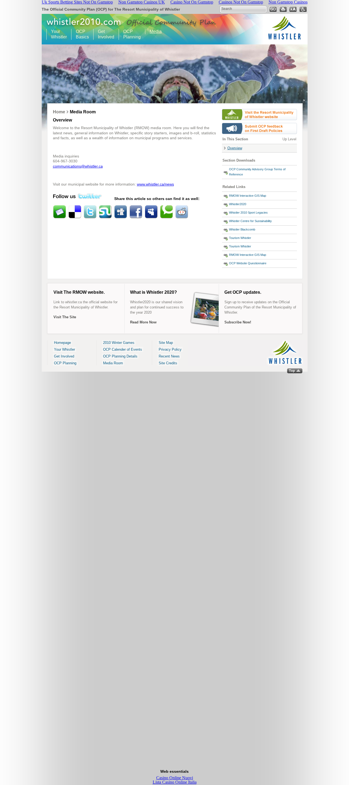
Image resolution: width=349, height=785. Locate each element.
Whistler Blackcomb (242, 229)
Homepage (62, 343)
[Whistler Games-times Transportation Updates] (259, 121)
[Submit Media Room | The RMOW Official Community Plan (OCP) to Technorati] (166, 212)
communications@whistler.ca (78, 166)
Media (156, 31)
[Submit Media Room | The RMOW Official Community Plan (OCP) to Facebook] (135, 212)
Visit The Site (64, 317)
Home (59, 112)
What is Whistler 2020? (153, 292)
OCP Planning (130, 34)
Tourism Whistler (240, 238)
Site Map (166, 343)
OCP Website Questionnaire (247, 263)
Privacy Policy (170, 349)
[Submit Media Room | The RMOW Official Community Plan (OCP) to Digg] (120, 212)
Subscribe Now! (237, 322)
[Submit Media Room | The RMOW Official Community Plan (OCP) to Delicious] (74, 212)
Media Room (113, 363)
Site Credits (168, 363)
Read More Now (143, 322)
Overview (234, 148)
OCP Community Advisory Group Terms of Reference (257, 172)
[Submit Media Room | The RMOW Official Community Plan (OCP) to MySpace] (151, 212)
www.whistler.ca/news (155, 184)
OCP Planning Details (120, 356)
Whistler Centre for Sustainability (250, 221)
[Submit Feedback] (259, 135)
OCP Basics (80, 34)
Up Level (289, 139)
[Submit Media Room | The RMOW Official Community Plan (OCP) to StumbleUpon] (105, 212)
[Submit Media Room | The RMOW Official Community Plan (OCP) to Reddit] (181, 212)
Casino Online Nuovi (174, 777)
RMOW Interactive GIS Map (247, 195)
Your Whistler (57, 34)
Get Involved (104, 34)
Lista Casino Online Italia (175, 782)
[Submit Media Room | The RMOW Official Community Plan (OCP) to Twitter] (90, 212)
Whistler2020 (237, 204)
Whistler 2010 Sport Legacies (248, 212)
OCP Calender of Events (122, 349)
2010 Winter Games (118, 343)
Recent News (169, 356)
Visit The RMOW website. (79, 292)
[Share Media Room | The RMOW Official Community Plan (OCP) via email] (59, 212)
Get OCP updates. (242, 292)
